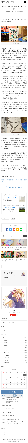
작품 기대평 (6, 362)
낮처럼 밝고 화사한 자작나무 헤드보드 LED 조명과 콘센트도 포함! (9, 199)
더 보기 (24, 236)
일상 (3, 337)
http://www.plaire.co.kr (8, 194)
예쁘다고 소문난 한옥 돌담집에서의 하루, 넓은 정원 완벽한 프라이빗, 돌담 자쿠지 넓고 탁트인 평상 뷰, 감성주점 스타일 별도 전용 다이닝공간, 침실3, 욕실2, (9, 210)
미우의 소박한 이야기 (7, 2)
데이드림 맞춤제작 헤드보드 (9, 197)
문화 (3, 347)
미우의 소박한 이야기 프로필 (8, 322)
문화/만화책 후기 (10, 11)
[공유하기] (6, 218)
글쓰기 (4, 434)
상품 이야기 (6, 345)
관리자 (4, 432)
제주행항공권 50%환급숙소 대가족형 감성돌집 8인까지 (9, 207)
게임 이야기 (6, 342)
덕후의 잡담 (6, 355)
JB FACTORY (17, 441)
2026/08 (14, 369)
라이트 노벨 (6, 352)
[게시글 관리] (8, 218)
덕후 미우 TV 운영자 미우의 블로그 (10, 275)
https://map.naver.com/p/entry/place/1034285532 (12, 205)
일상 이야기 (6, 340)
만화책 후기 (6, 360)
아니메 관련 (6, 350)
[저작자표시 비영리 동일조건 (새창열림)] (18, 218)
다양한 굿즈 (6, 357)
